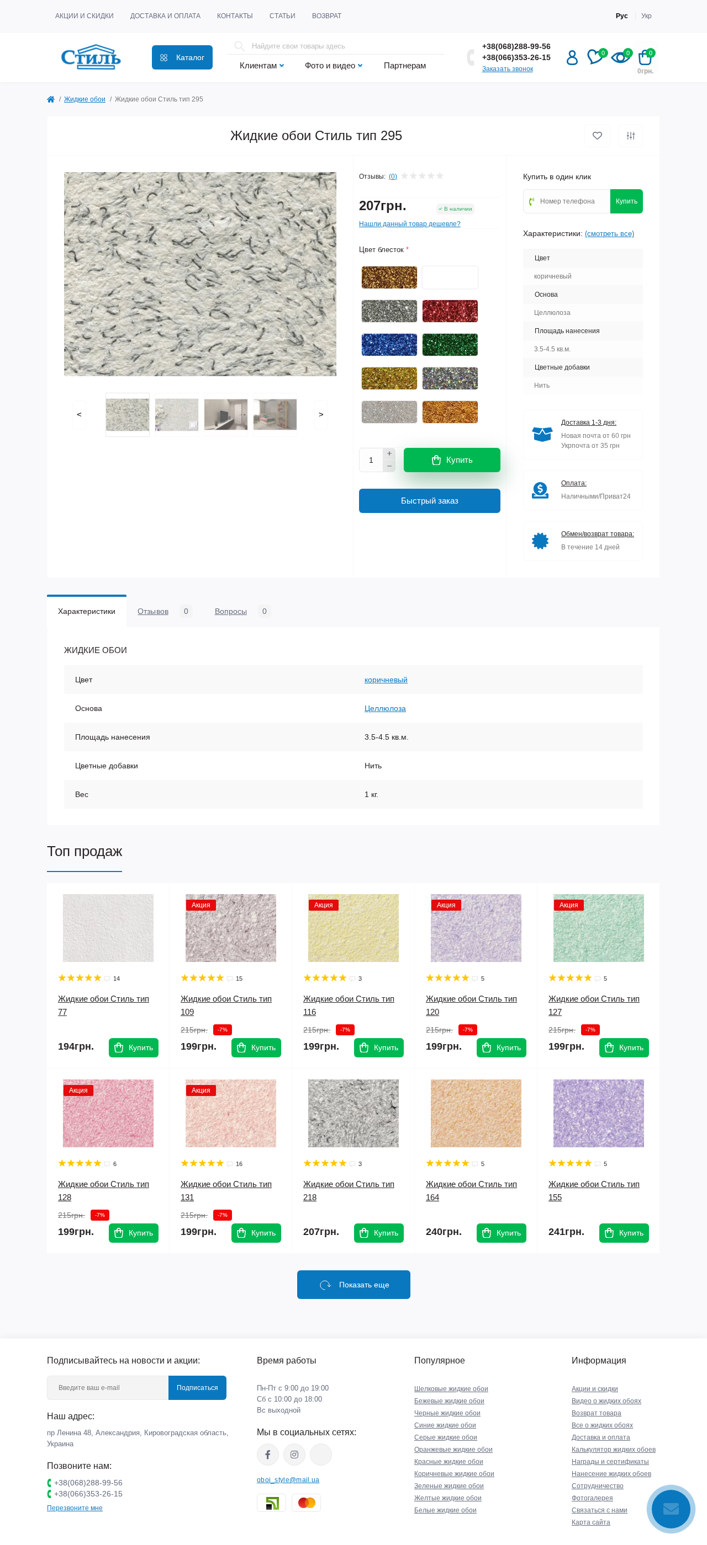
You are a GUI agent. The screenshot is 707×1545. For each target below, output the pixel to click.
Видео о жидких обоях (606, 1401)
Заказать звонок (507, 69)
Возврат (326, 16)
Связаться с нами (599, 1510)
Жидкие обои (84, 99)
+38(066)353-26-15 (516, 57)
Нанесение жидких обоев (611, 1474)
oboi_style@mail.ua (288, 1480)
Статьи (283, 16)
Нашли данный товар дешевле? (410, 224)
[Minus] (389, 466)
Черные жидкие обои (447, 1413)
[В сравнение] (631, 135)
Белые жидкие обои (445, 1510)
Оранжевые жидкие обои (453, 1449)
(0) (393, 176)
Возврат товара (596, 1413)
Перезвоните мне (75, 1508)
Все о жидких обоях (602, 1425)
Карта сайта (591, 1522)
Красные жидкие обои (448, 1462)
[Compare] (153, 920)
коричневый (386, 679)
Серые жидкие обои (445, 1437)
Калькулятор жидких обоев (614, 1449)
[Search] (240, 46)
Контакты (235, 16)
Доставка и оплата (165, 16)
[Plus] (389, 454)
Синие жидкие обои (445, 1425)
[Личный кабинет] (572, 57)
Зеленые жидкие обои (449, 1486)
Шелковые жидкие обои (451, 1389)
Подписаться (197, 1388)
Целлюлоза (385, 708)
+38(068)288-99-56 (516, 46)
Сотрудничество (598, 1486)
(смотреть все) (609, 233)
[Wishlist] (153, 899)
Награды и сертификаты (610, 1462)
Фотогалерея (592, 1498)
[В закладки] (597, 135)
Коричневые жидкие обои (454, 1474)
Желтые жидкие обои (448, 1498)
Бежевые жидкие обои (449, 1401)
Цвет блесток (384, 249)
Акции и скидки (84, 16)
